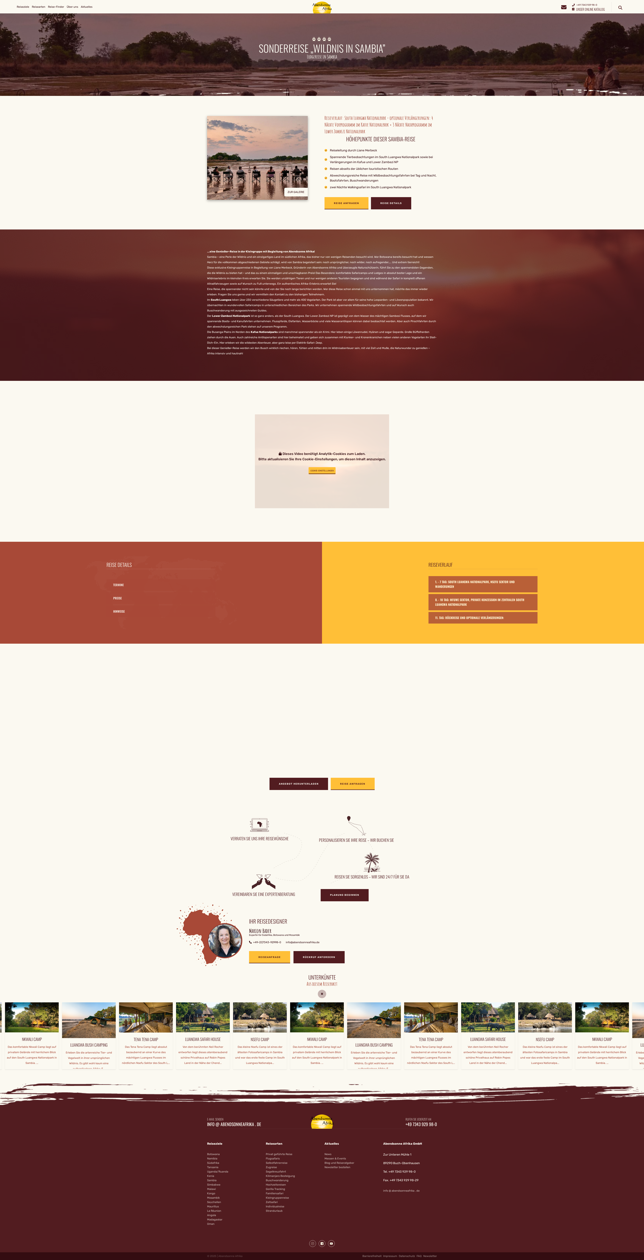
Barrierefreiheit (372, 1256)
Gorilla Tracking (275, 1189)
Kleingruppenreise (277, 1197)
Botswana (213, 1154)
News (328, 1154)
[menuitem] (23, 7)
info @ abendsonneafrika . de (234, 1124)
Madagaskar (214, 1219)
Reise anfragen (346, 203)
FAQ (419, 1256)
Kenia (210, 1176)
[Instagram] (312, 1243)
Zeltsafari (272, 1202)
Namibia (212, 1158)
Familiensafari (274, 1193)
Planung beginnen (344, 895)
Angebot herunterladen (299, 783)
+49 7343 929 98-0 (421, 1124)
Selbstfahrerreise (276, 1162)
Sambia (212, 1180)
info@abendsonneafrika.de (302, 942)
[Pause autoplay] (322, 994)
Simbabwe (213, 1184)
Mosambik (213, 1197)
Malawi (211, 1189)
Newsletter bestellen (337, 1167)
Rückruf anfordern (319, 957)
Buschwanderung (277, 1180)
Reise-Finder (56, 6)
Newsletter (430, 1256)
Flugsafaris (273, 1158)
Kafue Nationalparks (264, 332)
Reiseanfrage (269, 957)
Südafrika (213, 1162)
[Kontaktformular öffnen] (564, 7)
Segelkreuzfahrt (276, 1171)
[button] (263, 162)
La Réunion (214, 1210)
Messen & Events (335, 1158)
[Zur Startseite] (322, 7)
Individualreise (275, 1206)
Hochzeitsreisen (276, 1184)
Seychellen (214, 1202)
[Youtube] (331, 1243)
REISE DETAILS (391, 203)
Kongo (211, 1193)
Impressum (390, 1256)
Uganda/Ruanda (217, 1171)
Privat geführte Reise (279, 1154)
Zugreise (271, 1167)
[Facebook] (322, 1243)
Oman (210, 1223)
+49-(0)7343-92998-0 (267, 942)
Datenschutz (407, 1256)
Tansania (212, 1167)
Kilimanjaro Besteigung (280, 1176)
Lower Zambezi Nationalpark (231, 315)
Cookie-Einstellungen (322, 471)
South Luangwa (221, 299)
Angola (211, 1215)
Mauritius (213, 1206)
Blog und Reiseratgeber (339, 1162)
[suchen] (620, 7)
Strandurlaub (274, 1210)
